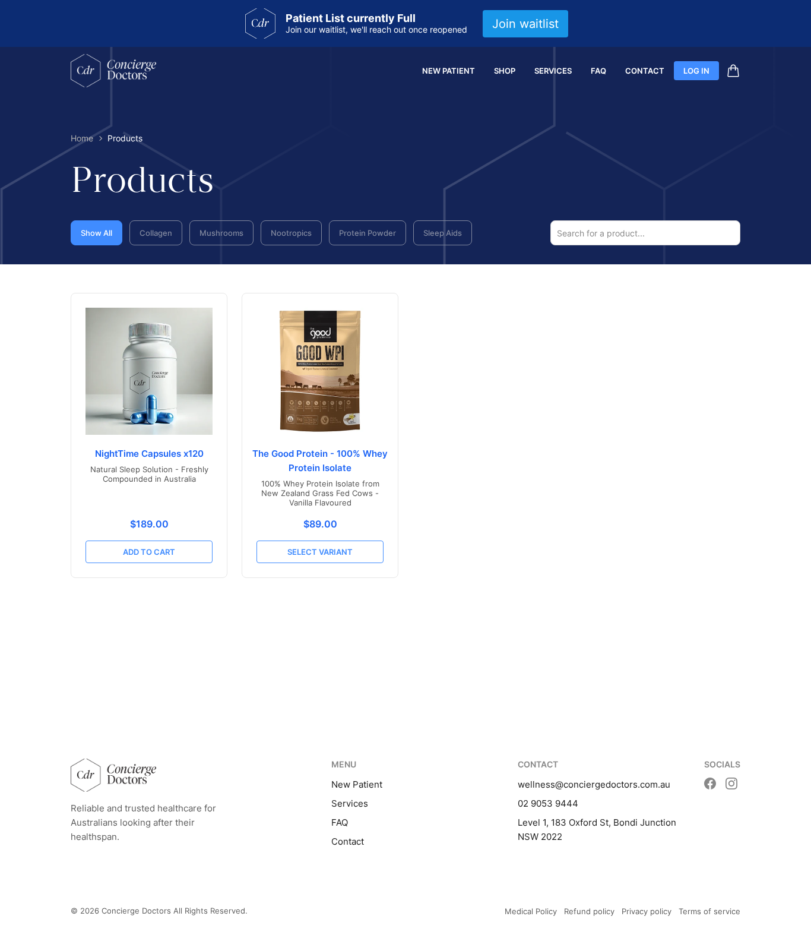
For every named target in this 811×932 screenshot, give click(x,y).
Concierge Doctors (136, 910)
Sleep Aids (442, 233)
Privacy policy (646, 911)
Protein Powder (367, 233)
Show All (96, 233)
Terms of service (709, 911)
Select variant (320, 552)
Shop (504, 70)
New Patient (448, 70)
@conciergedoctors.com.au (612, 784)
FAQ (598, 70)
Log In (696, 70)
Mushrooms (221, 233)
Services (553, 70)
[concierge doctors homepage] (113, 70)
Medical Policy (531, 911)
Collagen (156, 233)
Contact (644, 70)
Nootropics (291, 233)
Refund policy (589, 911)
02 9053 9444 (548, 803)
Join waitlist (525, 24)
